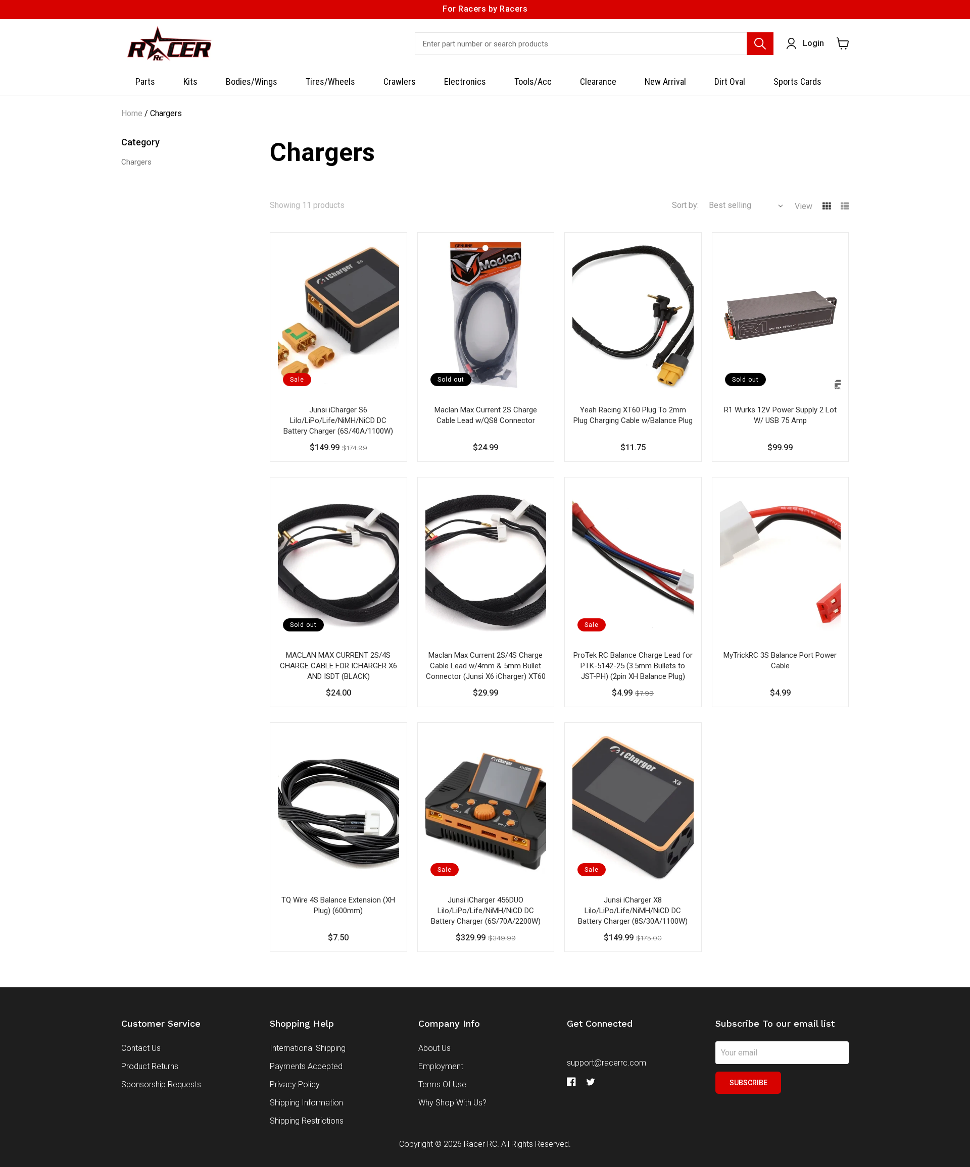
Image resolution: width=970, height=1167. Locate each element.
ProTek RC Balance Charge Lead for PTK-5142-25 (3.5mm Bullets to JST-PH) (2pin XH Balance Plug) (633, 666)
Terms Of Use (442, 1084)
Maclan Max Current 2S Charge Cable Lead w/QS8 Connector (485, 415)
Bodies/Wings (251, 81)
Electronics (465, 81)
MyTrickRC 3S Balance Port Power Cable (780, 660)
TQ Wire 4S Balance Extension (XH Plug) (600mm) (338, 905)
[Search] (760, 43)
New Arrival (665, 81)
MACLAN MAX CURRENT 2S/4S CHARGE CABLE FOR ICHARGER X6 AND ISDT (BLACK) (338, 666)
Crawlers (399, 81)
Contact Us (141, 1048)
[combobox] (594, 43)
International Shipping (308, 1048)
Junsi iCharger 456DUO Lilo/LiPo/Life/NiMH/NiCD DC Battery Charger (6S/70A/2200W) (486, 910)
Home (131, 113)
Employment (440, 1066)
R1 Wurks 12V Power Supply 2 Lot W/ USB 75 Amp (780, 415)
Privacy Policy (295, 1084)
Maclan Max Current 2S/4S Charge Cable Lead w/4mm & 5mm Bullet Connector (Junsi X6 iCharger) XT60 (486, 666)
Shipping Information (306, 1102)
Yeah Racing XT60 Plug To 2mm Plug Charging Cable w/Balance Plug (633, 415)
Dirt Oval (729, 81)
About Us (434, 1048)
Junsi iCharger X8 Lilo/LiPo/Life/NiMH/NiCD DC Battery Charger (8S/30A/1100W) (633, 910)
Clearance (598, 81)
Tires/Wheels (330, 81)
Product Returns (149, 1066)
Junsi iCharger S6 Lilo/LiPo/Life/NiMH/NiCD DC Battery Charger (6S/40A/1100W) (338, 420)
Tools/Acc (533, 81)
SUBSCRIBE (748, 1083)
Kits (190, 81)
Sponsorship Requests (161, 1084)
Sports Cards (797, 81)
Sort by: (685, 205)
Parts (145, 81)
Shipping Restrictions (307, 1121)
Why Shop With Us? (452, 1102)
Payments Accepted (306, 1066)
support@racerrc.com (606, 1063)
